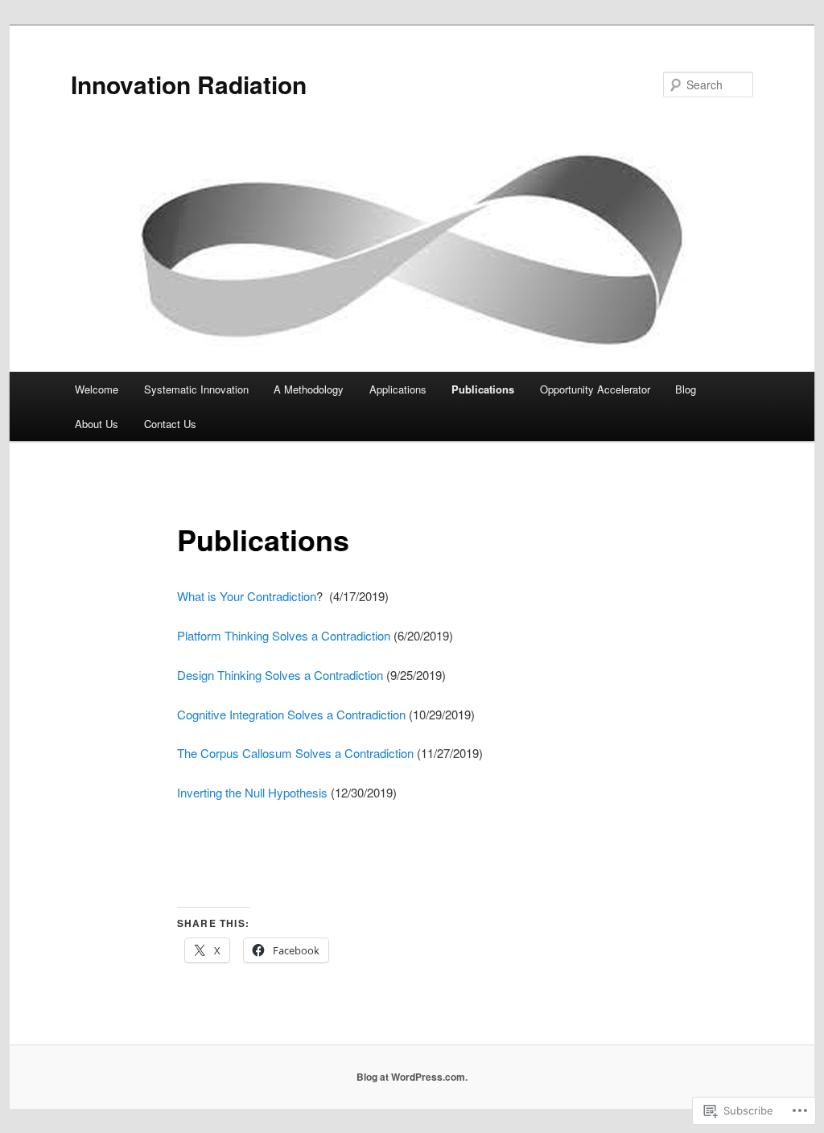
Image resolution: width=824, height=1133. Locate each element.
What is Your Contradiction (246, 595)
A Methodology (309, 389)
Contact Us (170, 423)
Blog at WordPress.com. (412, 1076)
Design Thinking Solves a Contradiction (280, 674)
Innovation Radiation (189, 84)
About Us (96, 423)
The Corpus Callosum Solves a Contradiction (295, 752)
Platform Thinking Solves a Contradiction (283, 635)
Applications (397, 389)
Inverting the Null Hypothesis (252, 792)
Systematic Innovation (196, 389)
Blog (685, 389)
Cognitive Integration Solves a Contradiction (291, 714)
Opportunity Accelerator (595, 389)
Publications (482, 389)
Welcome (96, 389)
